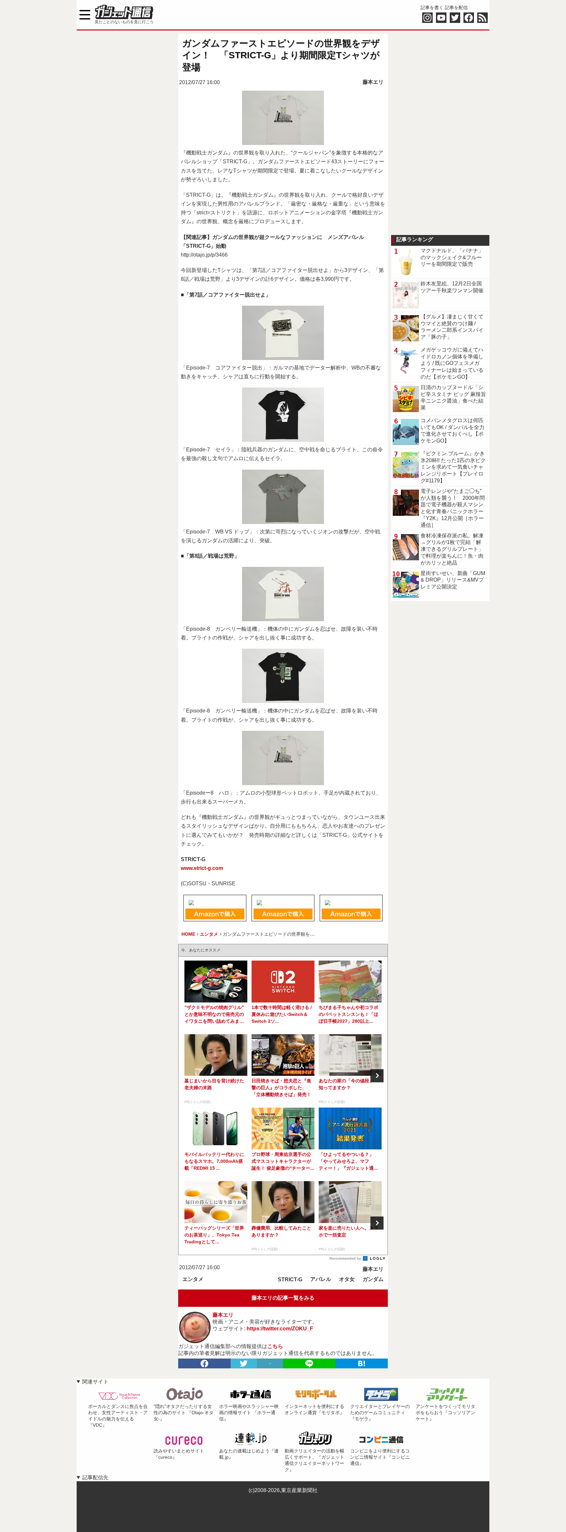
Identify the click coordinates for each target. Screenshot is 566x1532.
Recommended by (346, 1258)
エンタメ (192, 1279)
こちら (275, 1346)
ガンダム (373, 1279)
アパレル (320, 1279)
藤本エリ (373, 82)
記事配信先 (95, 1477)
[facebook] (204, 1363)
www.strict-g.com (202, 868)
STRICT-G (290, 1279)
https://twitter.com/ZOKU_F (280, 1328)
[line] (309, 1363)
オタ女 (347, 1279)
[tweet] (244, 1363)
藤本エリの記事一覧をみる (283, 1298)
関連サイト (95, 1381)
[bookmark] (361, 1363)
